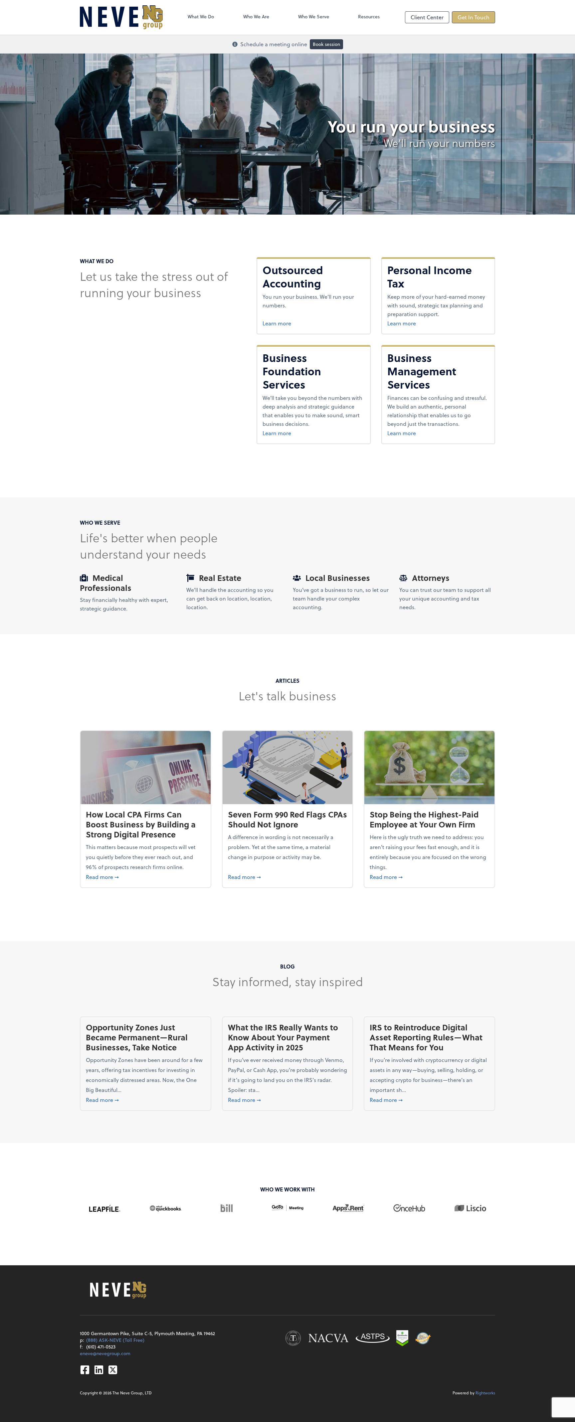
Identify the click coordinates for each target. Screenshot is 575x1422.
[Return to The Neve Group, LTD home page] (121, 17)
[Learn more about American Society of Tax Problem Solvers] (373, 1338)
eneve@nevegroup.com (105, 1353)
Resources (369, 16)
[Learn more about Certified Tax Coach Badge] (293, 1338)
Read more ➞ (145, 877)
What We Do (201, 16)
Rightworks (485, 1393)
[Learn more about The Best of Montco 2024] (423, 1338)
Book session (326, 44)
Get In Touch (473, 17)
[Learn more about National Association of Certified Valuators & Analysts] (328, 1338)
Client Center (427, 17)
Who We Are (256, 16)
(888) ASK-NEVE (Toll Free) (115, 1339)
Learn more (313, 323)
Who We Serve (313, 16)
